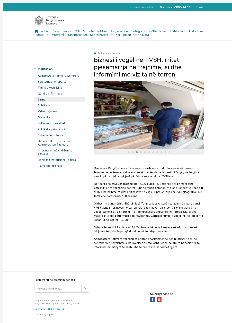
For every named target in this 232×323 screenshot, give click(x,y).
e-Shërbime (157, 31)
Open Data (141, 35)
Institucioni (177, 31)
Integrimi (138, 31)
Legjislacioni (120, 31)
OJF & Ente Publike (91, 31)
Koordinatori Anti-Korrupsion (110, 35)
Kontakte (41, 35)
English (200, 7)
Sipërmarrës (62, 31)
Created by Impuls (43, 314)
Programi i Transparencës (69, 35)
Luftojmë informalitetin (141, 7)
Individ (45, 31)
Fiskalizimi (196, 31)
